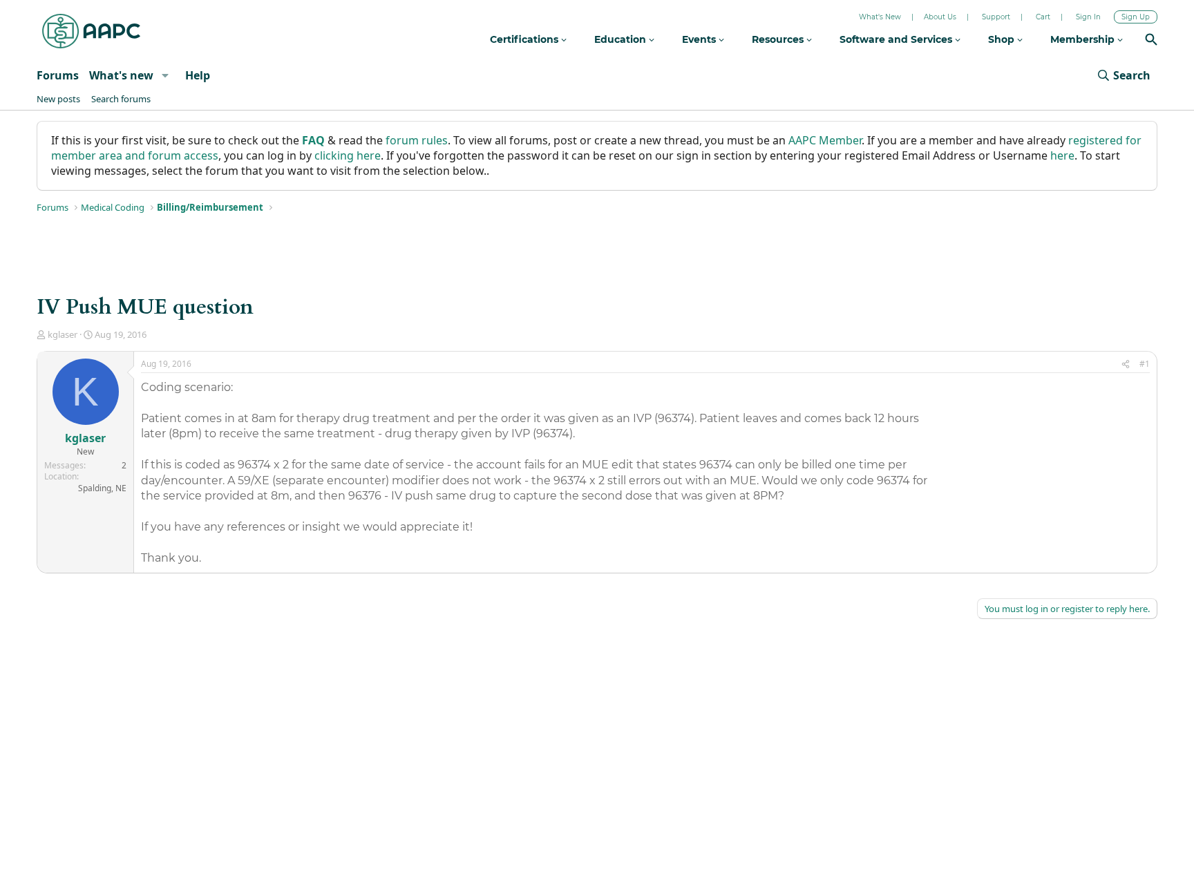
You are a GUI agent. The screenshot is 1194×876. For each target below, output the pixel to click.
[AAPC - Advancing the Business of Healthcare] (91, 31)
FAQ (313, 140)
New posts (58, 99)
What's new (121, 75)
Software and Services (897, 39)
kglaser (62, 334)
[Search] (1151, 41)
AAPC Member (825, 140)
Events (700, 39)
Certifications (525, 39)
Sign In (1088, 16)
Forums (58, 75)
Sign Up (1135, 16)
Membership (1083, 39)
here (1062, 155)
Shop (1002, 39)
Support (996, 16)
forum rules (417, 140)
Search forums (121, 99)
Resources (779, 39)
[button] (165, 75)
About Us (940, 16)
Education (621, 39)
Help (197, 75)
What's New (880, 16)
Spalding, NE (102, 488)
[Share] (1126, 364)
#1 (1144, 364)
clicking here (347, 155)
